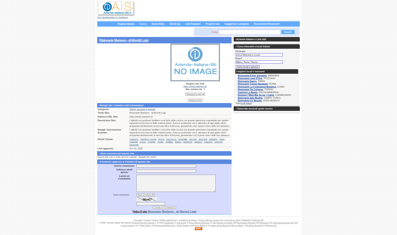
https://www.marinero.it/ (195, 86)
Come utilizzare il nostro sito (211, 220)
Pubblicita (246, 220)
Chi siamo (138, 220)
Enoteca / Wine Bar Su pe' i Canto (256, 95)
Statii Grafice (145, 225)
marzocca (171, 139)
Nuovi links (158, 24)
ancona (193, 139)
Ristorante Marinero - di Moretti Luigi (123, 40)
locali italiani (246, 103)
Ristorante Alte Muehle (250, 98)
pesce (161, 139)
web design (181, 223)
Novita (155, 220)
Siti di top (175, 24)
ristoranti (202, 139)
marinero (133, 139)
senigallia (182, 139)
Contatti (147, 220)
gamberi (198, 142)
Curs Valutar (200, 225)
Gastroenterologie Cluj (165, 225)
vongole (151, 142)
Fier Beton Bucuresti (254, 225)
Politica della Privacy (169, 220)
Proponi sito (213, 24)
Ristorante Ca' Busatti (250, 100)
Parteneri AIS (257, 220)
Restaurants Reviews (246, 223)
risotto (160, 142)
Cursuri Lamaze (127, 225)
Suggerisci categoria (237, 24)
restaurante (169, 223)
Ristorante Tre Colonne (250, 89)
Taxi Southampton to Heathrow (112, 17)
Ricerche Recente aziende (143, 223)
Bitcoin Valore (237, 225)
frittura (178, 142)
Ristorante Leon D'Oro (250, 78)
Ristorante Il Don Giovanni (252, 75)
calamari (208, 142)
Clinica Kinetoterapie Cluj (283, 223)
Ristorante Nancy (247, 81)
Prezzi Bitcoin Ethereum (199, 223)
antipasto (187, 142)
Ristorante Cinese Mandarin (253, 84)
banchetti (134, 145)
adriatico (213, 139)
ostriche (218, 142)
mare (222, 139)
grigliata (169, 142)
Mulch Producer (183, 225)
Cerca (143, 24)
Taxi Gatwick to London (222, 223)
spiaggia (133, 142)
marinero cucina (148, 139)
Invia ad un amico (232, 220)
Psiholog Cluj (271, 225)
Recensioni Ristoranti (266, 24)
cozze (143, 142)
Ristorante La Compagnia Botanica (257, 86)
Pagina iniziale (126, 24)
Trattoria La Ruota (247, 92)
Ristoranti (264, 223)
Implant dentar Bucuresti (220, 225)
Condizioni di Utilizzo (188, 220)
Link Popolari (193, 24)
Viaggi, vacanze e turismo (142, 109)
